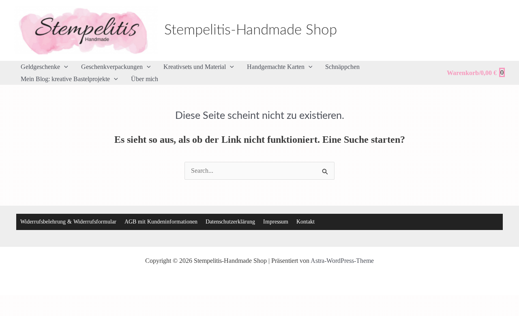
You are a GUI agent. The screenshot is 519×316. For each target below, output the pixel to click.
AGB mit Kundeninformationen (160, 222)
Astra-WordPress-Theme (342, 260)
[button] (64, 67)
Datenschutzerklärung (230, 222)
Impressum (275, 222)
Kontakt (305, 222)
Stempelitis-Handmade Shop (250, 30)
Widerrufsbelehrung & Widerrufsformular (68, 222)
